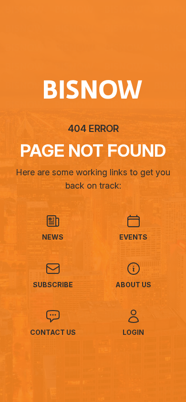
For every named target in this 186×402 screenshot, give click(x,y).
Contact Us (53, 332)
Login (133, 332)
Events (133, 237)
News (52, 237)
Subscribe (53, 285)
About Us (133, 285)
